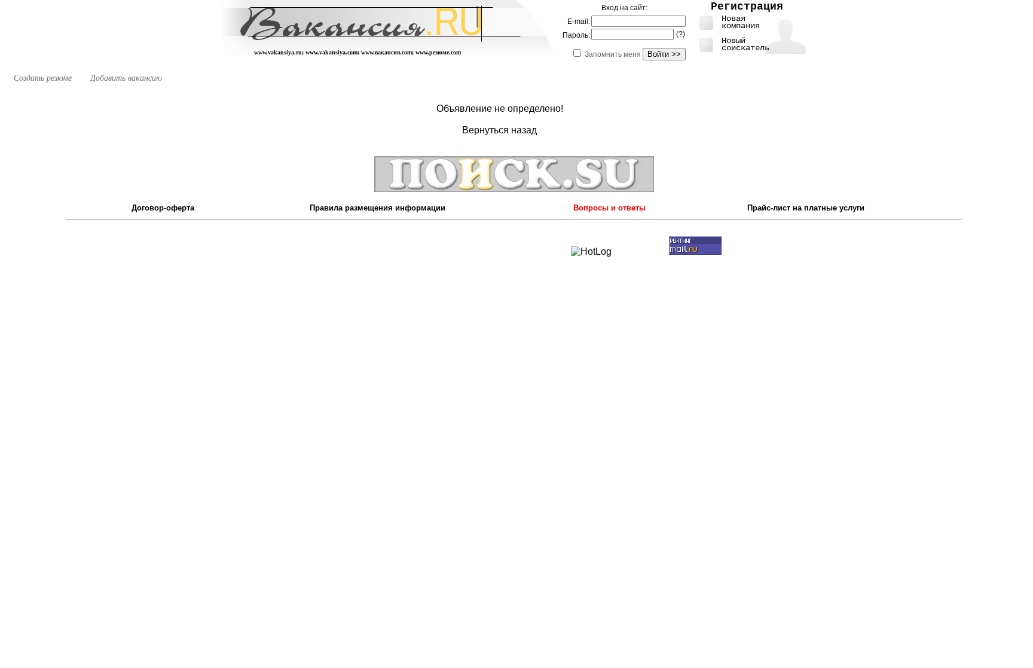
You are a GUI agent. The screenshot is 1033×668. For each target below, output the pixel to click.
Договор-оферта (163, 207)
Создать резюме (43, 78)
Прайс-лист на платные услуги (805, 207)
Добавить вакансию (126, 78)
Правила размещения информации (377, 207)
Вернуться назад (499, 130)
